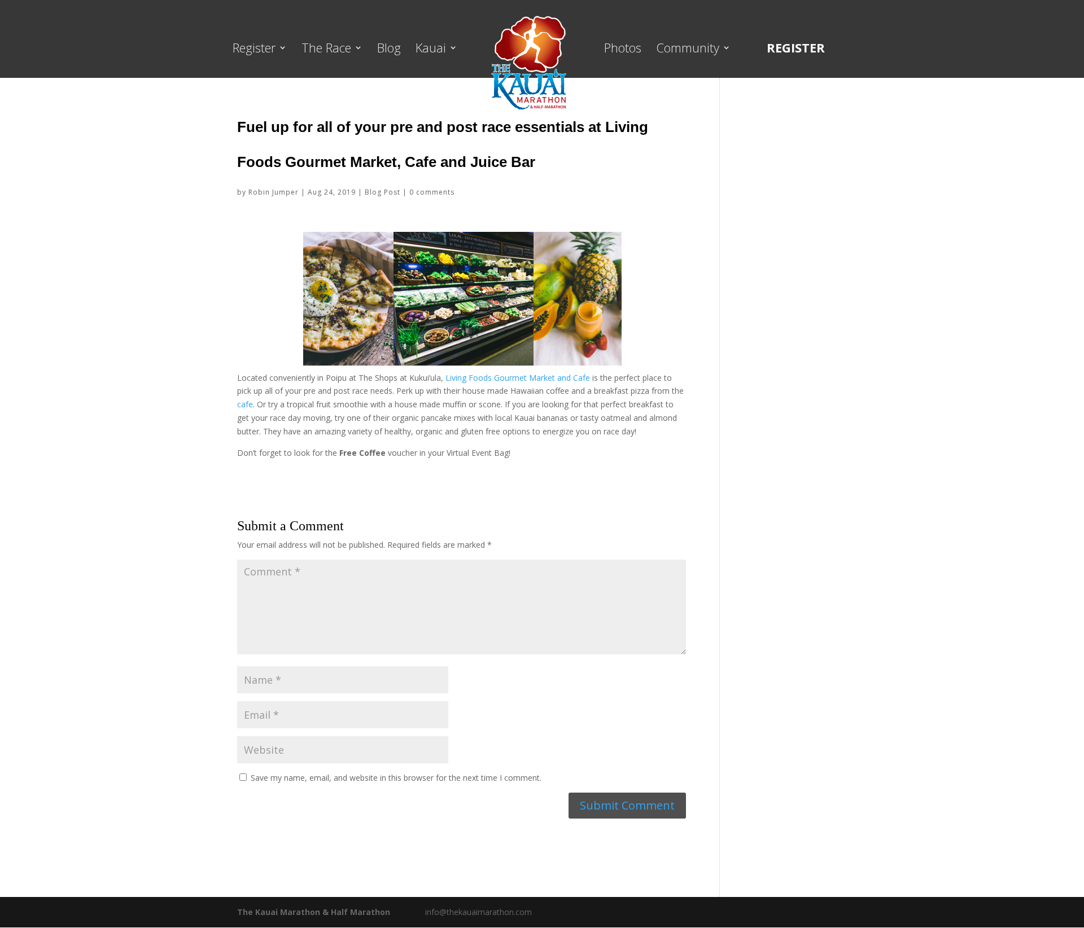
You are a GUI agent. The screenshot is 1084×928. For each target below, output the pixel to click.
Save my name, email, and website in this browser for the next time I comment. (396, 777)
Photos (622, 49)
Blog (389, 49)
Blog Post (382, 192)
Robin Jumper (273, 192)
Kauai (431, 49)
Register (254, 49)
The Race (326, 49)
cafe (245, 404)
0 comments (431, 192)
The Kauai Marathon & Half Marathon (313, 912)
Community (687, 49)
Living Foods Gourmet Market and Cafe (517, 377)
